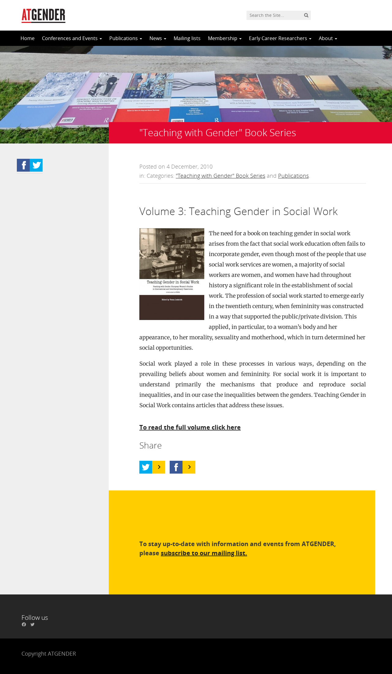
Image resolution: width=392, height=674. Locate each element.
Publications (124, 38)
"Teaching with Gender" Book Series (220, 175)
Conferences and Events (70, 38)
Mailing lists (187, 38)
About (326, 38)
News (156, 38)
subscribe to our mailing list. (204, 553)
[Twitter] (145, 467)
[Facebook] (176, 467)
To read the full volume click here (190, 427)
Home (28, 38)
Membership (223, 38)
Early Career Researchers (278, 38)
